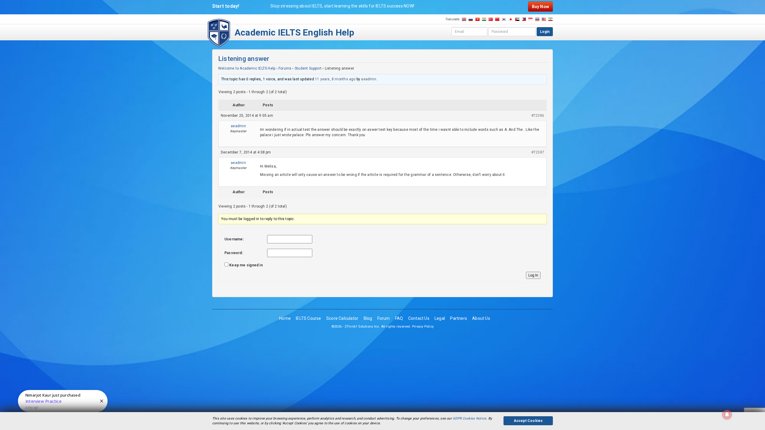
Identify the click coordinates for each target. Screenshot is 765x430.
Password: (233, 253)
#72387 (537, 152)
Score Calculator (342, 318)
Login (545, 32)
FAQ (399, 318)
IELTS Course (308, 318)
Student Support (308, 68)
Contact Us (418, 318)
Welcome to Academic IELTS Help (246, 68)
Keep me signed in (246, 265)
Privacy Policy (423, 326)
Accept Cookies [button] (528, 421)
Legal (439, 318)
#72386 (537, 115)
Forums (285, 68)
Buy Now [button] (540, 6)
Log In (533, 275)
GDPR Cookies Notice (469, 418)
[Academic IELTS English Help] (219, 32)
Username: (234, 239)
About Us (481, 318)
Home (285, 318)
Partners (458, 318)
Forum (383, 318)
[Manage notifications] (727, 414)
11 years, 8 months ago (335, 79)
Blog (368, 318)
